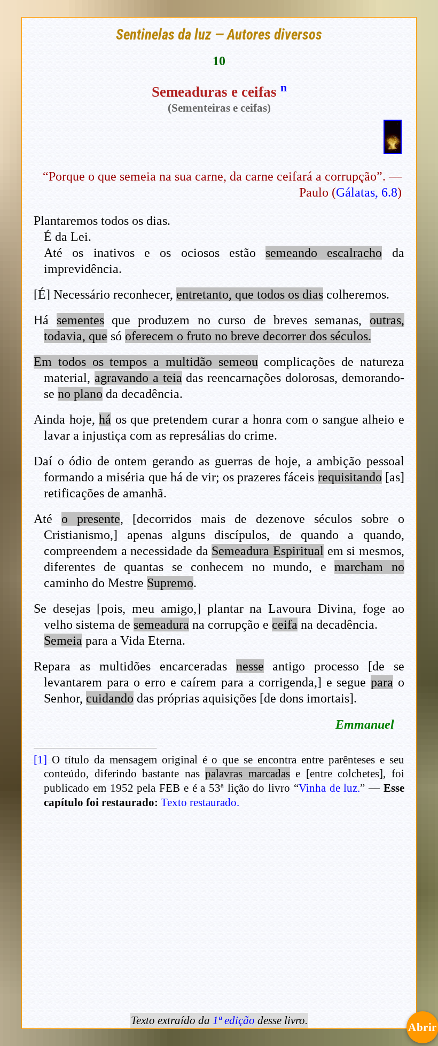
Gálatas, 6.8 (366, 192)
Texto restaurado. (200, 802)
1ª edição (234, 1020)
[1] (40, 759)
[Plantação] (393, 149)
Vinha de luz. (329, 788)
